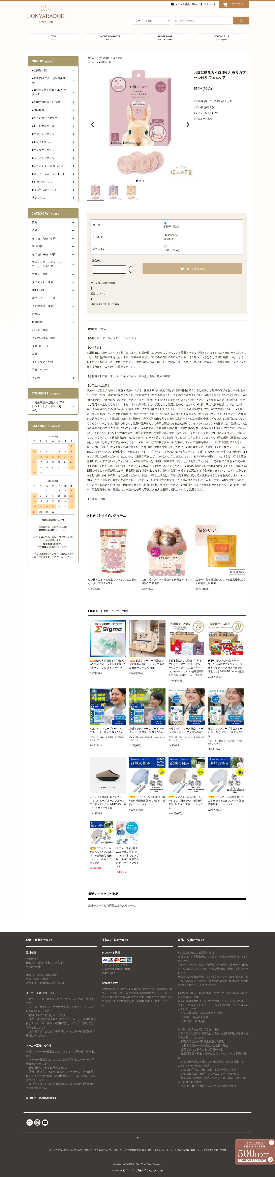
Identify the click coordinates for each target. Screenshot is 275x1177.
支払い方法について (67, 1150)
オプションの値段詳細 (103, 282)
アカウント (210, 4)
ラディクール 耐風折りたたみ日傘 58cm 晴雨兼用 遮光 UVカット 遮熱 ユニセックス (101, 855)
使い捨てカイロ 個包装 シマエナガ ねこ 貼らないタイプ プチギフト (112, 581)
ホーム (91, 58)
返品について (98, 293)
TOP (53, 38)
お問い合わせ (119, 1150)
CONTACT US (221, 38)
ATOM (223, 1150)
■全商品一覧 (105, 62)
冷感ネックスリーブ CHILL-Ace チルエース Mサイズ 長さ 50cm (146, 730)
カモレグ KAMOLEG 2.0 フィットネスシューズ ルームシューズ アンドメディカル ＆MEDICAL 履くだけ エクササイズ (108, 802)
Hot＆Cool (104, 58)
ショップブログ (204, 1150)
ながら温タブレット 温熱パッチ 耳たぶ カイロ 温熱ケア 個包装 (167, 581)
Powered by (117, 1171)
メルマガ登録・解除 (186, 4)
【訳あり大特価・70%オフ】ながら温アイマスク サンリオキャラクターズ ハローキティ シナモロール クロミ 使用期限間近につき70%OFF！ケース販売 (186, 668)
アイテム (236, 4)
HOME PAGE (165, 38)
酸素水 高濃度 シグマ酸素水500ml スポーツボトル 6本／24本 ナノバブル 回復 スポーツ (107, 664)
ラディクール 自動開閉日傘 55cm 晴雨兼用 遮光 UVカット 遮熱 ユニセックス (147, 801)
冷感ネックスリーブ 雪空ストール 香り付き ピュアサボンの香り (186, 730)
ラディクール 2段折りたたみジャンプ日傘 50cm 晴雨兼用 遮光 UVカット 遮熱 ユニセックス (186, 802)
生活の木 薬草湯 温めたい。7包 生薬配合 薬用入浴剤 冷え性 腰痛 (220, 581)
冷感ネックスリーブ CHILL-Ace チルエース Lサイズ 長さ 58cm (107, 730)
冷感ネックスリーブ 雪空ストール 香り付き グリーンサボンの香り (225, 732)
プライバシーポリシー (164, 1150)
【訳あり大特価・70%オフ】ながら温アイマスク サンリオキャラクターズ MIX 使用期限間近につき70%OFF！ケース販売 (226, 666)
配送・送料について (87, 1150)
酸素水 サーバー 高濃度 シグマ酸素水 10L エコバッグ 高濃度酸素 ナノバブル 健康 (146, 664)
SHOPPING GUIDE (109, 38)
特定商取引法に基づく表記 (105, 304)
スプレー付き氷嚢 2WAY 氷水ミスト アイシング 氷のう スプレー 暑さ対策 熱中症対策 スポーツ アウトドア (127, 857)
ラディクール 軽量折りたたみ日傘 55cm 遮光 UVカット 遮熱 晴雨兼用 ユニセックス (226, 801)
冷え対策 (117, 58)
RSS (216, 1150)
